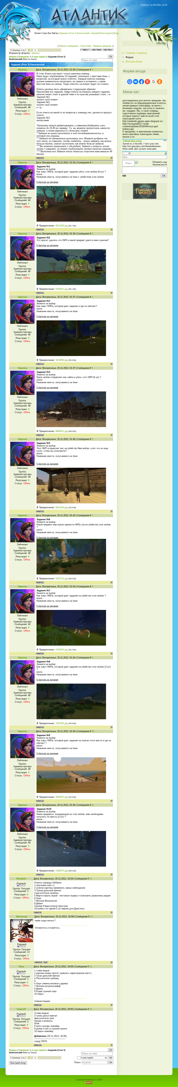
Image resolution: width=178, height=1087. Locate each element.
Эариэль (35, 53)
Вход (116, 33)
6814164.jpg (61, 507)
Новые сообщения (68, 46)
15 (91, 1009)
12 (91, 878)
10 (93, 731)
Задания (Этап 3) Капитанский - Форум (78, 33)
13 (91, 916)
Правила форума (102, 46)
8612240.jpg (61, 225)
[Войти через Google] (153, 81)
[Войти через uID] (129, 81)
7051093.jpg (61, 723)
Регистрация (105, 33)
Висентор (21, 916)
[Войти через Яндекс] (147, 81)
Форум (12, 57)
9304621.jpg (61, 289)
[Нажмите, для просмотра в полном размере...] (71, 221)
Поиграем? (24, 57)
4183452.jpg (61, 649)
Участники (85, 46)
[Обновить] (166, 153)
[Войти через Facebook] (141, 81)
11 (93, 805)
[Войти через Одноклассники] (159, 81)
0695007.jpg (61, 797)
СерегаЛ (21, 1009)
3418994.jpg (61, 360)
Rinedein (21, 878)
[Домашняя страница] (45, 962)
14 (91, 966)
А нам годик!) (39, 57)
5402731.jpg (61, 578)
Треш (21, 966)
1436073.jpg (61, 870)
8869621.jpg (61, 431)
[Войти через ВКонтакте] (135, 81)
